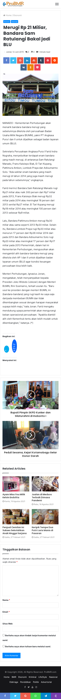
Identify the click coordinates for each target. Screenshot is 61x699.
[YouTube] (32, 687)
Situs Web (8, 623)
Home (8, 15)
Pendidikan (25, 682)
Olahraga (13, 682)
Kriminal (32, 677)
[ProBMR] (13, 4)
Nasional (14, 22)
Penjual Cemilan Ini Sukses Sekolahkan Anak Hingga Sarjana (15, 530)
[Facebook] (25, 687)
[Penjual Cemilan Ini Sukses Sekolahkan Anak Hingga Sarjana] (16, 516)
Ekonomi (17, 15)
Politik (36, 682)
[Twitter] (28, 687)
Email (6, 612)
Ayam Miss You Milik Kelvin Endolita (14, 496)
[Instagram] (36, 687)
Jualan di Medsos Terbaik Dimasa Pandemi (42, 497)
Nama (6, 600)
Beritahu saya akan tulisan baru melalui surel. (28, 646)
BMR (14, 677)
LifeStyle (42, 677)
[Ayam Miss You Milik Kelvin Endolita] (16, 483)
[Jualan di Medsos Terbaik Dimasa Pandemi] (45, 483)
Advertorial (46, 682)
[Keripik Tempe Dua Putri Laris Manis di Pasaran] (45, 516)
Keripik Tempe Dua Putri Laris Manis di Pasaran (42, 530)
